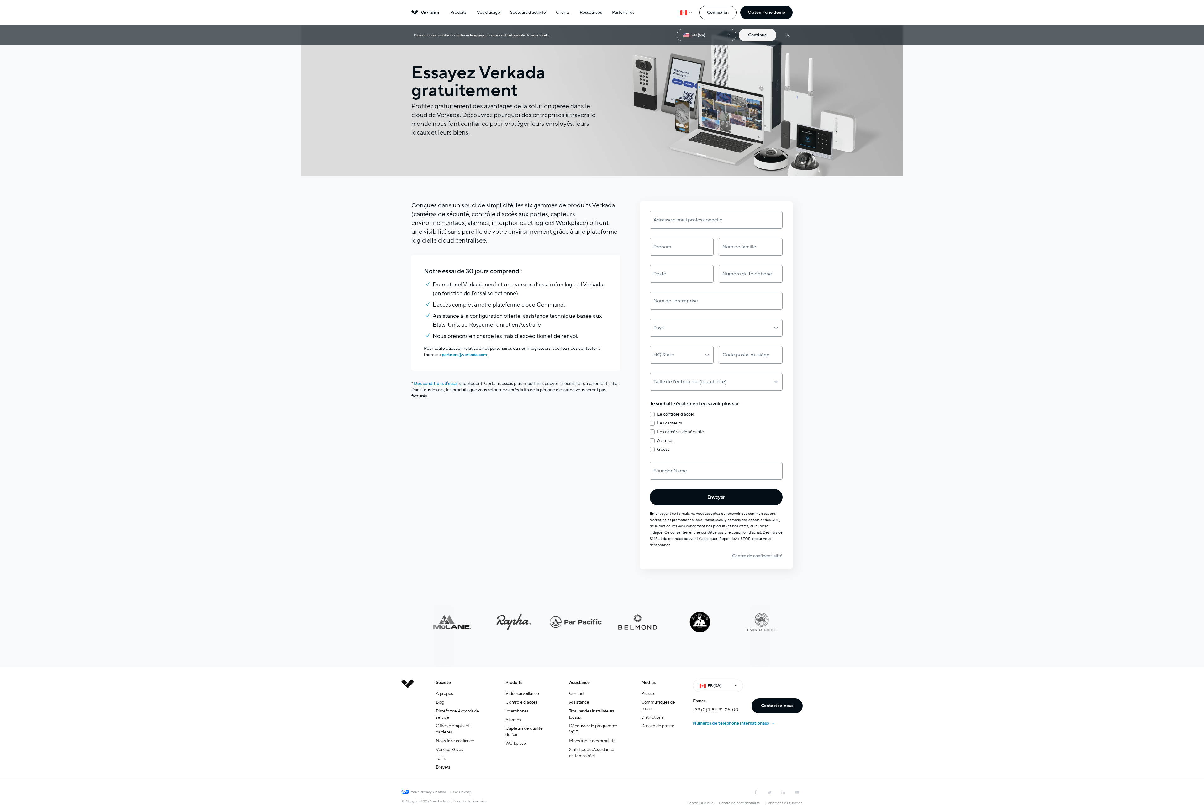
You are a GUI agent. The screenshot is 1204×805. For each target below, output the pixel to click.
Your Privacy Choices (428, 791)
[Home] (407, 730)
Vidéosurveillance (522, 693)
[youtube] (797, 792)
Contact (577, 693)
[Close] (788, 35)
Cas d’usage (488, 12)
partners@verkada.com (464, 355)
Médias (648, 682)
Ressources (591, 12)
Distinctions (652, 717)
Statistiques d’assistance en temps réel (591, 753)
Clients (563, 12)
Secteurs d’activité (528, 12)
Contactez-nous (777, 706)
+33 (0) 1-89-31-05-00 (715, 710)
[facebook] (755, 792)
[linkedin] (783, 792)
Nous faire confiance (455, 741)
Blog (440, 702)
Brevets (443, 767)
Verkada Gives (449, 750)
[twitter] (769, 792)
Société (443, 682)
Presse (647, 693)
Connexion (718, 12)
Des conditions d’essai (436, 384)
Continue (757, 35)
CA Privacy (462, 791)
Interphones (517, 711)
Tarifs (441, 758)
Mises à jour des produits (592, 741)
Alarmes (513, 720)
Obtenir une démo (766, 12)
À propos (444, 693)
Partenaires (623, 12)
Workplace (515, 743)
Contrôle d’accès (521, 702)
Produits (458, 12)
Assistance (579, 682)
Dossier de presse (658, 726)
